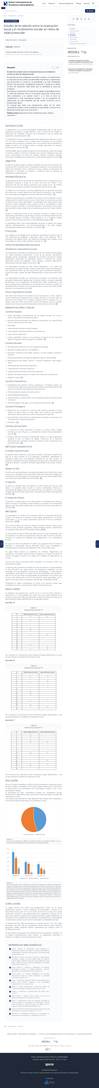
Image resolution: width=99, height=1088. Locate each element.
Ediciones (52, 3)
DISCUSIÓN (73, 39)
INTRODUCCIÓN (74, 31)
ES (53, 67)
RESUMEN (72, 29)
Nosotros (87, 3)
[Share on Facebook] (81, 19)
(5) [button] (45, 339)
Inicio (44, 3)
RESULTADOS (73, 37)
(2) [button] (27, 147)
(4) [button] (52, 220)
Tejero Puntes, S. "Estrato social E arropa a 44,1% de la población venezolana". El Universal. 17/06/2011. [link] (35, 997)
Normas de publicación (66, 3)
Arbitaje (78, 3)
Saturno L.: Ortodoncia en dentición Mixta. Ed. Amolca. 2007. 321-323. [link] (35, 992)
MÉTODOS (73, 35)
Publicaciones (12, 16)
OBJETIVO (72, 33)
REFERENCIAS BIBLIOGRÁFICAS (78, 43)
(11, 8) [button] (17, 521)
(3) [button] (60, 157)
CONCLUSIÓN (74, 41)
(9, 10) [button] (43, 530)
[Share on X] (85, 19)
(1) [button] (29, 136)
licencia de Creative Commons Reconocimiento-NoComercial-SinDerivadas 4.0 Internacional (49, 1073)
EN (57, 67)
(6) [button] (7, 465)
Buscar (90, 11)
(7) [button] (45, 241)
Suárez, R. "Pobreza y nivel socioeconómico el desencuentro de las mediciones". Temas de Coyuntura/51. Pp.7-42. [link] (35, 1010)
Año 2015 (20, 16)
